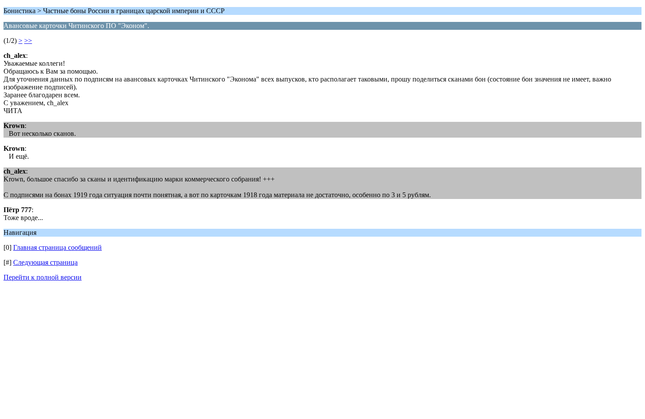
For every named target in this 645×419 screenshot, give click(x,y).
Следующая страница (45, 262)
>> (28, 40)
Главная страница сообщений (57, 247)
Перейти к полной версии (43, 277)
